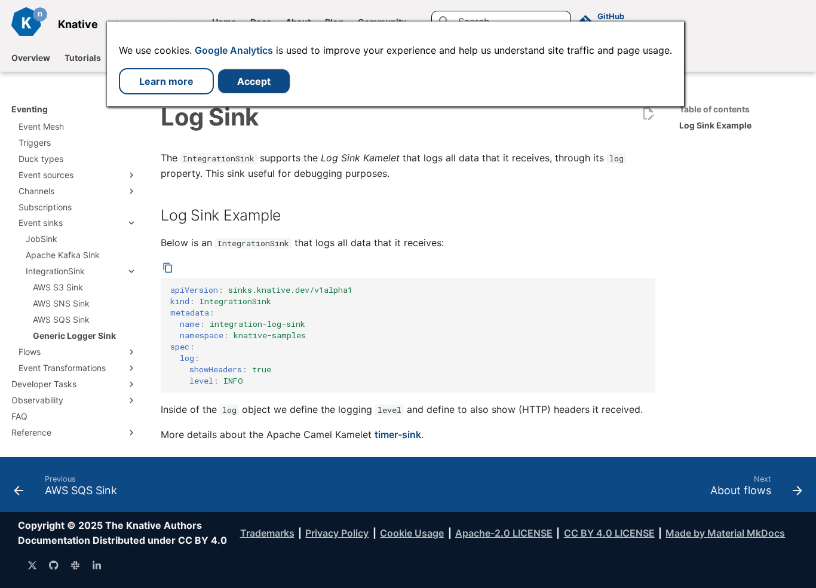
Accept (254, 81)
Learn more (166, 81)
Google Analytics (234, 50)
